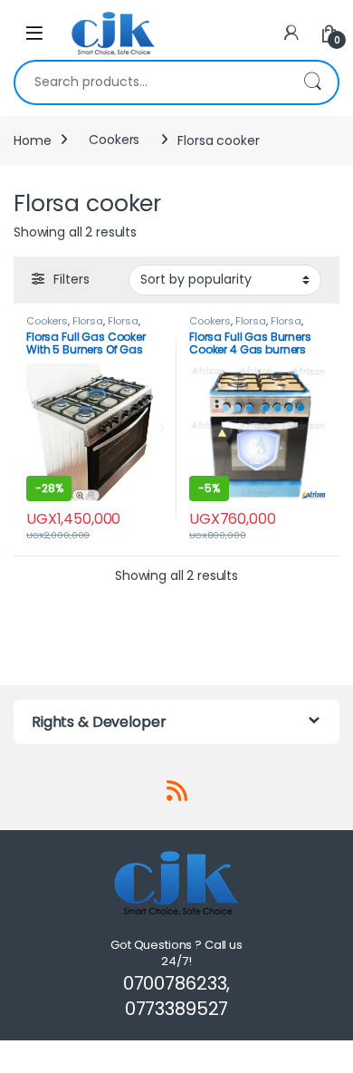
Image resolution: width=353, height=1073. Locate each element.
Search (312, 82)
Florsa (87, 321)
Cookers (114, 139)
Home (32, 139)
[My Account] (291, 33)
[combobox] (151, 82)
